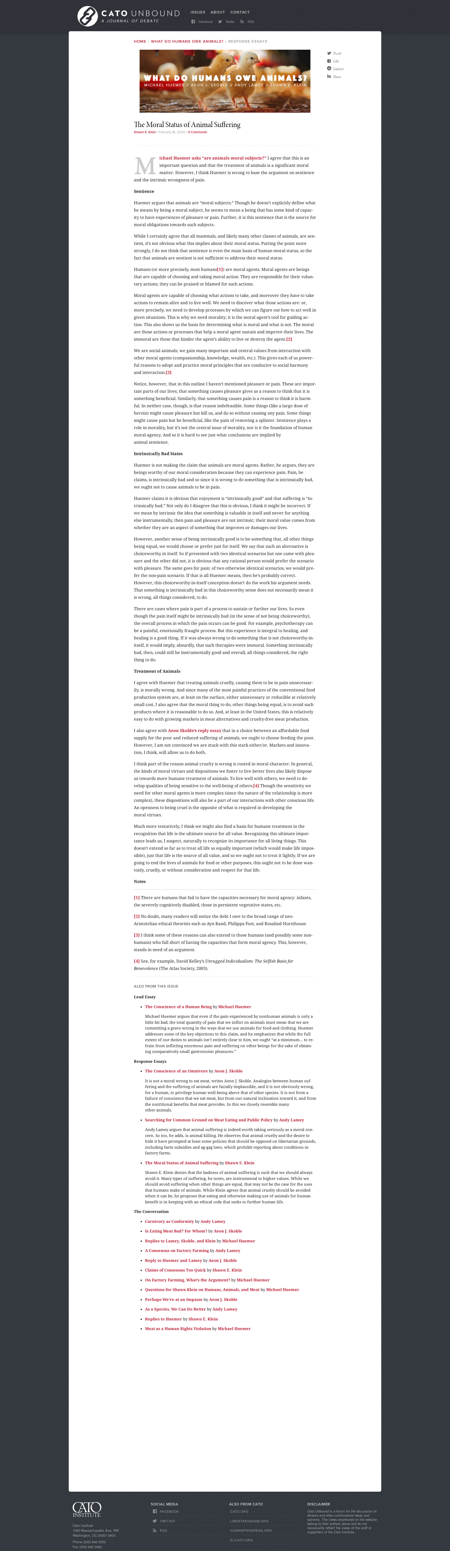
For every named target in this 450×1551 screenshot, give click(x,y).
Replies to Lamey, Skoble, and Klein (180, 1240)
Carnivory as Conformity (169, 1221)
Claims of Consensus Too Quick (175, 1270)
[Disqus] (225, 1414)
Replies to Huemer (163, 1318)
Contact (240, 12)
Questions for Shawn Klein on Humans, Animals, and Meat (202, 1289)
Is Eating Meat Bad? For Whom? (176, 1231)
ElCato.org (241, 1540)
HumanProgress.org (251, 1530)
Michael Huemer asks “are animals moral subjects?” (212, 158)
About (218, 12)
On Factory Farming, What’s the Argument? (187, 1279)
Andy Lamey (291, 1119)
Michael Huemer (234, 1006)
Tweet (337, 53)
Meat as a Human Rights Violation (178, 1328)
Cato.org (239, 1511)
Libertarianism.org (249, 1521)
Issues (198, 12)
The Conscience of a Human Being (178, 1006)
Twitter (230, 21)
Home (140, 41)
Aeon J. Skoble (228, 1070)
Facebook (205, 21)
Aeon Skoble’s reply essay (194, 730)
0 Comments (197, 132)
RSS (250, 21)
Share (337, 76)
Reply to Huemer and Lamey (173, 1260)
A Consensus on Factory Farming (177, 1250)
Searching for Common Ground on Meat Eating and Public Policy (209, 1119)
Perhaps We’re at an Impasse (174, 1299)
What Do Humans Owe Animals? (187, 41)
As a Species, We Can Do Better (175, 1309)
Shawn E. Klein (145, 132)
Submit (338, 69)
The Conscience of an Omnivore (176, 1070)
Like (336, 61)
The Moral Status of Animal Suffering (181, 1162)
